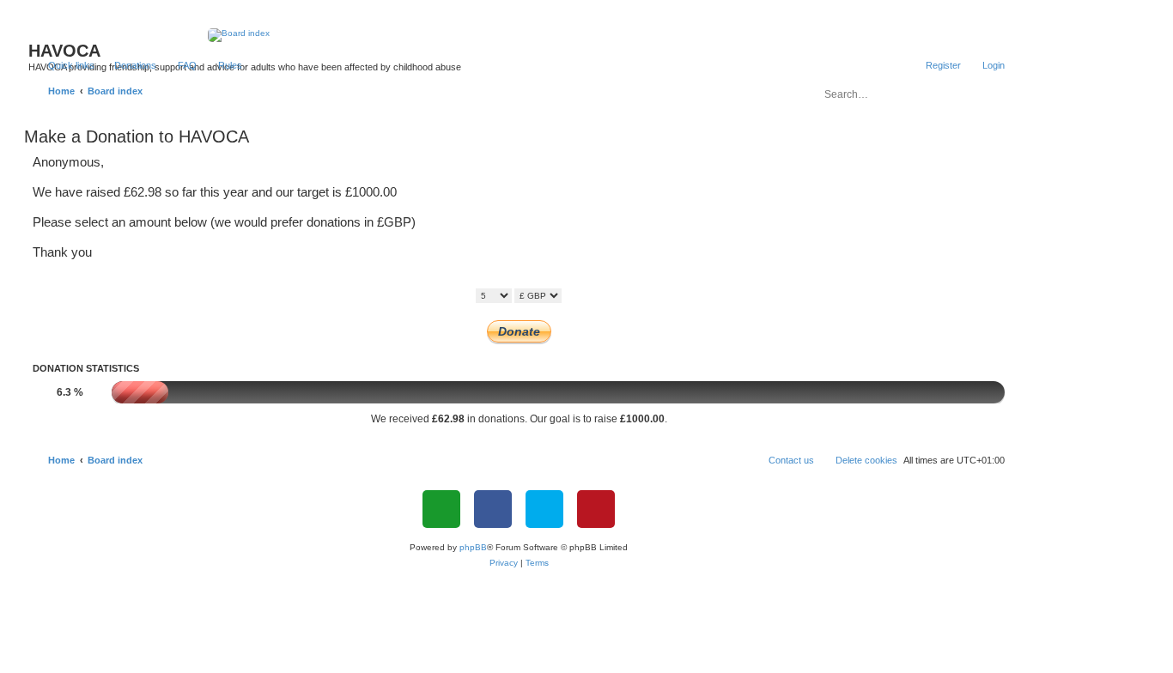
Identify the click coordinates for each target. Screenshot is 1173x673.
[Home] (519, 35)
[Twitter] (544, 509)
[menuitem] (127, 65)
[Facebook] (493, 509)
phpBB (473, 547)
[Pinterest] (596, 509)
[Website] (441, 509)
